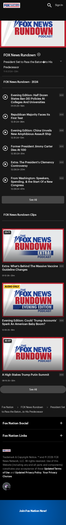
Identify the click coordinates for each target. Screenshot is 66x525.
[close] (61, 280)
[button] (49, 5)
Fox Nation (7, 407)
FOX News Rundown (20, 55)
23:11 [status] (7, 232)
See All (33, 199)
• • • (61, 95)
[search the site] (49, 5)
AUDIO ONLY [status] (12, 286)
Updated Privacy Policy (28, 473)
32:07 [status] (8, 340)
